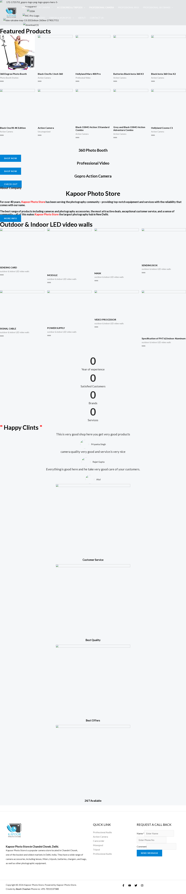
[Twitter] (136, 885)
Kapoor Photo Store (16, 850)
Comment (142, 846)
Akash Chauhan (23, 889)
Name (140, 833)
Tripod (96, 849)
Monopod (98, 845)
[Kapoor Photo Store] (11, 12)
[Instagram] (142, 885)
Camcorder (98, 840)
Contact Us (96, 18)
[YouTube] (129, 885)
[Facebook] (123, 885)
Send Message (149, 853)
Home (25, 7)
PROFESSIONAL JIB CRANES (156, 7)
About (82, 18)
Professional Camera (101, 7)
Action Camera (41, 7)
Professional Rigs (128, 7)
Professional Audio (33, 18)
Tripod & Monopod (60, 18)
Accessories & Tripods (69, 7)
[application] (51, 7)
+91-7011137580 (50, 889)
